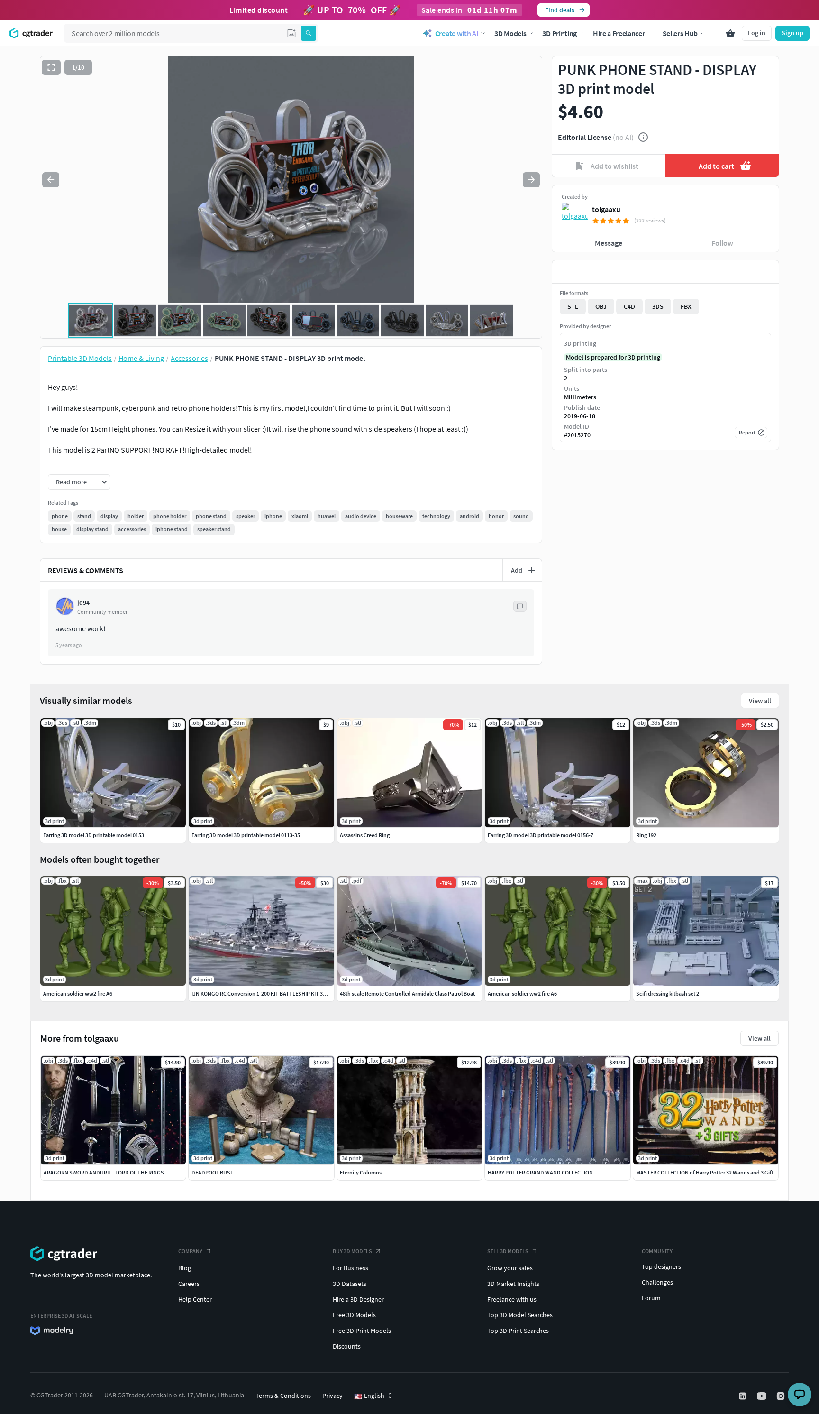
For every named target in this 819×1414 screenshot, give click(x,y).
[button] (291, 33)
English (369, 1396)
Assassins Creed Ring (365, 835)
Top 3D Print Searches (518, 1330)
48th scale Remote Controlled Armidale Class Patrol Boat (407, 993)
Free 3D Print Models (362, 1330)
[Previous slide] (50, 179)
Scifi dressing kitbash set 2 (667, 993)
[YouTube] (762, 1395)
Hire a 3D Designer (358, 1299)
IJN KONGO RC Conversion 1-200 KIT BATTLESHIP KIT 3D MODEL (268, 993)
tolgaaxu (606, 209)
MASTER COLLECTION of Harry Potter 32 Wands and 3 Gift (705, 1172)
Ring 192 (646, 835)
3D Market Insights (513, 1283)
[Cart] (730, 33)
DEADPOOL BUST (212, 1172)
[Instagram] (781, 1396)
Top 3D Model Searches (520, 1315)
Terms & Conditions (283, 1395)
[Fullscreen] (51, 67)
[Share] (741, 271)
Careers (189, 1283)
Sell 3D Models (507, 1251)
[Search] (308, 33)
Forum (651, 1298)
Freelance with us (512, 1299)
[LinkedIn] (744, 1395)
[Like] (590, 271)
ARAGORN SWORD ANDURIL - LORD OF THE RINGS (104, 1172)
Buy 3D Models (352, 1251)
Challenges (657, 1282)
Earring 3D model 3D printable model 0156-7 (540, 835)
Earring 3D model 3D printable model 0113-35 (245, 835)
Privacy (332, 1395)
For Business (350, 1268)
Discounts (347, 1346)
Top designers (661, 1266)
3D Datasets (349, 1283)
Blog (184, 1268)
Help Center (195, 1299)
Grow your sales (510, 1268)
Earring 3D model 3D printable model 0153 (93, 835)
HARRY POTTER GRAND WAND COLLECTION (540, 1172)
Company (190, 1251)
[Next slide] (531, 179)
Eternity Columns (361, 1172)
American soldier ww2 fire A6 (77, 993)
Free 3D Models (354, 1315)
